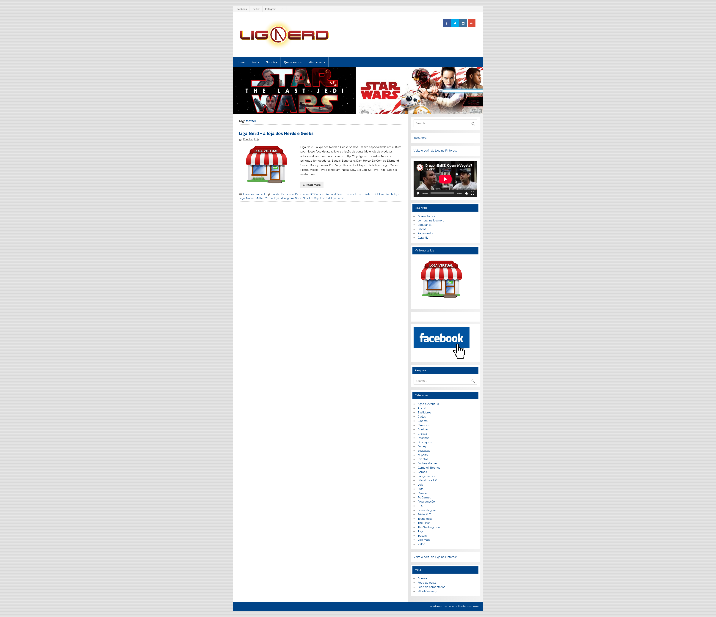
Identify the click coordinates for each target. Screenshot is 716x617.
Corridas (423, 429)
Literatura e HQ (427, 480)
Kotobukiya (392, 194)
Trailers (422, 535)
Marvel (250, 198)
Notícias (271, 62)
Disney (350, 194)
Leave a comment (254, 194)
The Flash (424, 523)
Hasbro (368, 194)
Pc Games (424, 497)
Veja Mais (424, 540)
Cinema (423, 421)
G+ (283, 9)
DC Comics (317, 194)
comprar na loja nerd (431, 220)
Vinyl (340, 198)
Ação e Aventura (428, 404)
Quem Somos (426, 216)
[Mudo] (466, 193)
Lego (242, 198)
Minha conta (316, 62)
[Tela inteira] (472, 193)
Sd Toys (331, 198)
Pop (322, 198)
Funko (358, 194)
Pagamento (425, 233)
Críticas (422, 433)
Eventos (248, 139)
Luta (420, 489)
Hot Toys (379, 194)
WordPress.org (427, 591)
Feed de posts (427, 582)
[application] (445, 179)
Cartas (422, 416)
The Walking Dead (429, 527)
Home (240, 62)
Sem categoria (427, 510)
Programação (426, 501)
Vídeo (421, 544)
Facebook (241, 9)
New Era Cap (311, 198)
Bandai (276, 194)
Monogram (287, 198)
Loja (256, 139)
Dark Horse (302, 194)
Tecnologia (425, 518)
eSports (423, 455)
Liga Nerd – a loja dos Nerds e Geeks (276, 133)
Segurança (424, 224)
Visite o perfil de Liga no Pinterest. (435, 150)
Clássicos (423, 425)
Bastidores (424, 412)
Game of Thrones (429, 467)
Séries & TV (425, 514)
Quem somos (293, 62)
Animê (422, 408)
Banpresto (287, 194)
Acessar (423, 578)
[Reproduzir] (418, 193)
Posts (255, 62)
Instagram (270, 9)
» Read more (312, 185)
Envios (422, 229)
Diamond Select (334, 194)
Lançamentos (426, 476)
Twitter (256, 9)
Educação (424, 450)
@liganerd (420, 137)
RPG (420, 506)
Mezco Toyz (272, 198)
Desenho (423, 438)
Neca (298, 198)
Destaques (424, 442)
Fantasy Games (427, 463)
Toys (420, 531)
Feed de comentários (431, 587)
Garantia (423, 237)
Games (422, 472)
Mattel (259, 198)
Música (422, 493)
